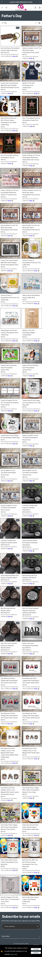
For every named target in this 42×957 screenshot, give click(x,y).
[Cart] (40, 7)
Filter (5, 23)
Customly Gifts (23, 943)
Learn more (13, 954)
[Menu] (2, 7)
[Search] (6, 7)
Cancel (35, 952)
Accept (36, 949)
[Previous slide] (2, 2)
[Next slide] (40, 2)
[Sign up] (37, 926)
